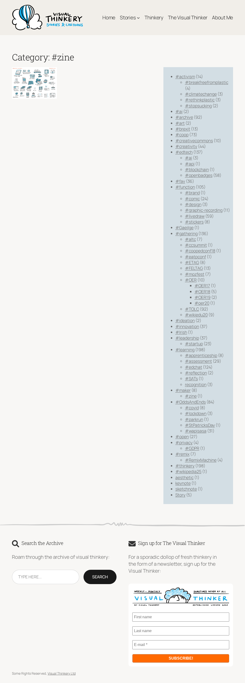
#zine (191, 396)
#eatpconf (195, 256)
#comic (192, 198)
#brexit (182, 129)
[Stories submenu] (138, 17)
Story (180, 495)
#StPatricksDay (200, 425)
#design (193, 204)
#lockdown (195, 413)
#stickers (194, 222)
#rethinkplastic (200, 99)
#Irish (181, 332)
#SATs (191, 378)
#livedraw (195, 216)
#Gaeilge (184, 227)
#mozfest (194, 274)
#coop (182, 134)
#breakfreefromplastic (206, 82)
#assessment (198, 361)
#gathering (186, 233)
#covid (192, 407)
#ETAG (192, 262)
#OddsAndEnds (190, 402)
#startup (194, 343)
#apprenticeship (201, 355)
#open (182, 436)
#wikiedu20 (196, 314)
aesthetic (184, 477)
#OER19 (203, 297)
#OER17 (202, 285)
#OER (191, 280)
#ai (179, 111)
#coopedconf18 (200, 250)
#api (190, 164)
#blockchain (197, 169)
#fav (180, 181)
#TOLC (192, 309)
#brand (192, 192)
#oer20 (202, 303)
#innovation (187, 326)
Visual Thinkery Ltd (62, 673)
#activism (185, 76)
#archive (184, 117)
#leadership (187, 338)
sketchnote (186, 489)
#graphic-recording (204, 210)
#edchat (193, 367)
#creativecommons (194, 140)
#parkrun (194, 419)
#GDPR (192, 448)
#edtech (184, 152)
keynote (183, 483)
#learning (185, 349)
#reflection (196, 373)
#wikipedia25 (188, 471)
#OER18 (202, 291)
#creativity (186, 146)
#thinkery (185, 465)
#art (180, 123)
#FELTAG (194, 268)
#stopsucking (198, 105)
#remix (182, 454)
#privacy (184, 442)
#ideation (185, 320)
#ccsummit (196, 245)
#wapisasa (195, 431)
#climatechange (201, 94)
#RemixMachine (201, 460)
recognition (195, 384)
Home (108, 17)
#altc (190, 239)
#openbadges (198, 175)
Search (100, 577)
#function (185, 187)
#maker (183, 390)
